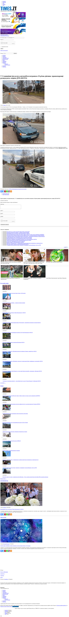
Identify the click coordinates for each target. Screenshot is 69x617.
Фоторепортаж (5, 59)
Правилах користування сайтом (6, 606)
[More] (11, 191)
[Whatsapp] (7, 191)
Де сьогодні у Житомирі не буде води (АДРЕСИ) (16, 241)
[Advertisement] (34, 71)
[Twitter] (3, 191)
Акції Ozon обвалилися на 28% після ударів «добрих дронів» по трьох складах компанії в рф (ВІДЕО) (25, 234)
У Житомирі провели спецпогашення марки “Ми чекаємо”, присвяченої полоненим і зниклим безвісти (26, 236)
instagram (4, 2)
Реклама (4, 65)
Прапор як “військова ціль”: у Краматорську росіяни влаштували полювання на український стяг (25, 243)
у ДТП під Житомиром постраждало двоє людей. (17, 189)
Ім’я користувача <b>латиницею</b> (7, 37)
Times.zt (4, 105)
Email (1, 213)
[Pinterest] (5, 191)
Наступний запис (6, 194)
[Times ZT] (34, 9)
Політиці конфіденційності (62, 605)
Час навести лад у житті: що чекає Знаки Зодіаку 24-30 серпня (18, 231)
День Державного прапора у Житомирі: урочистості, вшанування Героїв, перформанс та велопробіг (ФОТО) (23, 361)
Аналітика (4, 57)
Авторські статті (6, 58)
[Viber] (9, 191)
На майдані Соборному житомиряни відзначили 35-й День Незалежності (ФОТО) (22, 239)
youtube (4, 4)
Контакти (4, 66)
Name (1, 210)
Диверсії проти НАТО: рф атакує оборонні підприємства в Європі (19, 240)
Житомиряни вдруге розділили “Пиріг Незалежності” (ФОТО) (18, 233)
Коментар (2, 204)
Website (1, 216)
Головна (4, 55)
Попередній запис (6, 193)
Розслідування (7, 64)
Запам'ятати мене (5, 46)
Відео (4, 60)
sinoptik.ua (6, 579)
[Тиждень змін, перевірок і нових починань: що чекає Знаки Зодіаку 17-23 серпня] (21, 542)
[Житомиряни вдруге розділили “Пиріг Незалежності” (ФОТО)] (21, 505)
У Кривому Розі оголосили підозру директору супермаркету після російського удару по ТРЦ (24, 245)
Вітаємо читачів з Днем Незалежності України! (15, 242)
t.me (3, 3)
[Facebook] (1, 191)
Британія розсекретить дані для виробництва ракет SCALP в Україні (19, 238)
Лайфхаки (4, 596)
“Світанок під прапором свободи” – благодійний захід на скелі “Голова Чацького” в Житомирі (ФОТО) (22, 381)
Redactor (4, 507)
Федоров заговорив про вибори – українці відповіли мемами (18, 232)
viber (3, 5)
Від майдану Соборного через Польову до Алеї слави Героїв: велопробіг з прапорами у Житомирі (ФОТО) (22, 371)
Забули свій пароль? (4, 50)
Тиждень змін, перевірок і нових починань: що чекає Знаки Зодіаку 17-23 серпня (15, 545)
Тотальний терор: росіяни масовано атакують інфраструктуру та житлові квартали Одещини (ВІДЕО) (25, 235)
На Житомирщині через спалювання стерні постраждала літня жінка (19, 237)
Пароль (1, 39)
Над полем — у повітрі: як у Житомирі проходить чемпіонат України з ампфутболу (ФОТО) (20, 351)
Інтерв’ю (6, 63)
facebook (4, 1)
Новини (4, 56)
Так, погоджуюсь (15, 606)
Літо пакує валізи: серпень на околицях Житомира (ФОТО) (18, 244)
